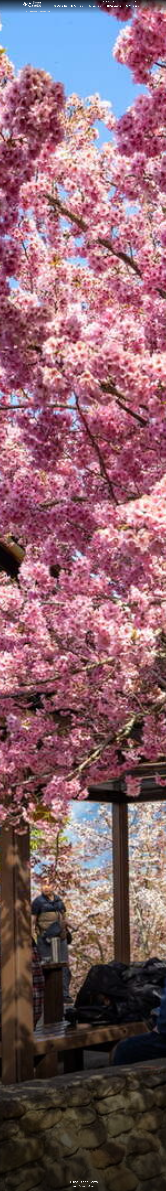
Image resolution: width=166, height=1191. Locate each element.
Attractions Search (45, 11)
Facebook (125, 1)
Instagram (131, 1)
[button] (60, 5)
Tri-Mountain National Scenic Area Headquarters (31, 4)
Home (29, 11)
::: (98, 1)
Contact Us (109, 1)
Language (137, 1)
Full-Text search (117, 1)
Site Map (102, 1)
